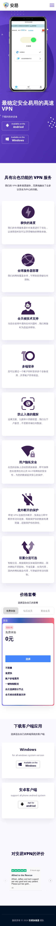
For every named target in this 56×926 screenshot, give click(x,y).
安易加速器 (34, 920)
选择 (28, 659)
